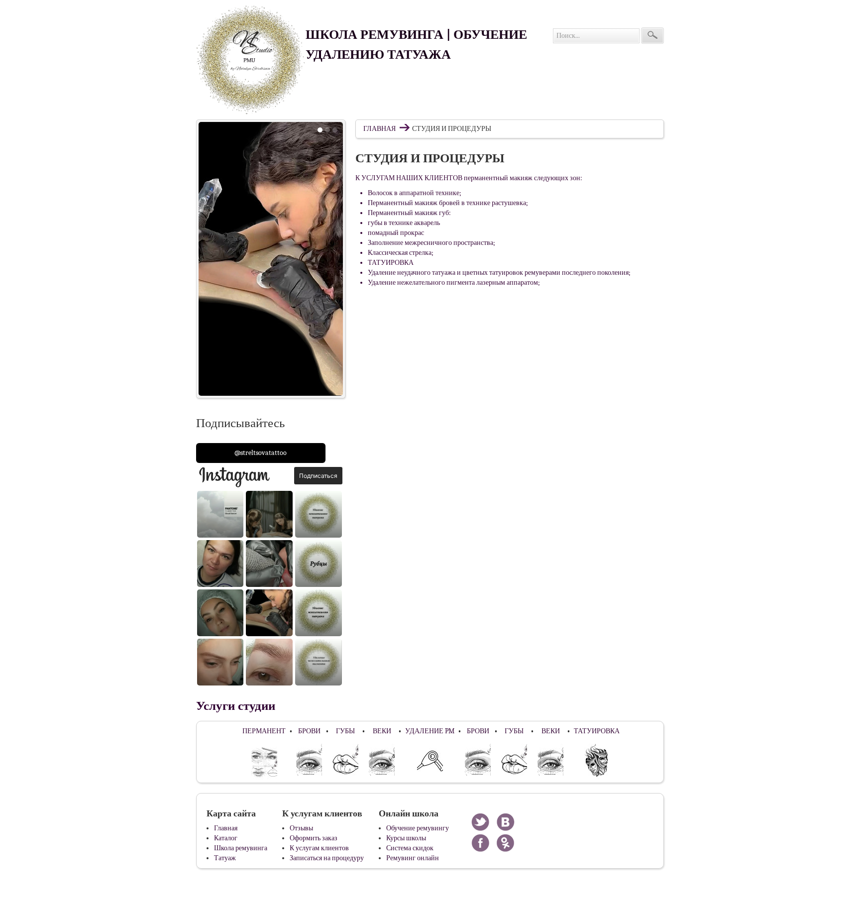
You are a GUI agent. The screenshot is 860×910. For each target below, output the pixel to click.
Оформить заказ (313, 838)
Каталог (225, 838)
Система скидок (409, 848)
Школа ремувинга (240, 848)
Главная (379, 128)
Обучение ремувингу (417, 828)
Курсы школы (406, 838)
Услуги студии (235, 706)
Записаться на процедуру (327, 858)
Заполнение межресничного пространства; (431, 242)
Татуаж (225, 858)
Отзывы (301, 828)
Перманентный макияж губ (408, 213)
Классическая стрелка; (400, 252)
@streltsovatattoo (260, 453)
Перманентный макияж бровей (414, 203)
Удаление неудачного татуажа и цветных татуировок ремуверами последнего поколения (498, 272)
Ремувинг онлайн (412, 858)
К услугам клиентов (319, 848)
